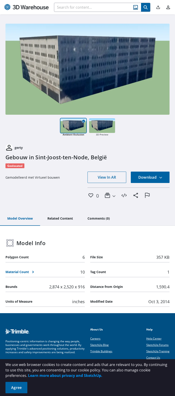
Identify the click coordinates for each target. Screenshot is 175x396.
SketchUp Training (158, 351)
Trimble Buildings (101, 351)
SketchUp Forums (157, 345)
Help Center (154, 338)
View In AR (107, 177)
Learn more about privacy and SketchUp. (65, 375)
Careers (95, 338)
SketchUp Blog (99, 345)
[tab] (20, 219)
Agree (16, 387)
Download (147, 177)
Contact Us (153, 358)
